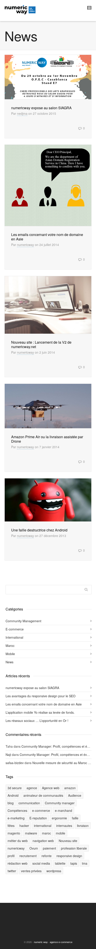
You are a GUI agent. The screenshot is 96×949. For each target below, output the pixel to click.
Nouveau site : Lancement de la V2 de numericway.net (41, 344)
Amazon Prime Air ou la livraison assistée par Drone (47, 439)
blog (11, 803)
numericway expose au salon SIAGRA (41, 107)
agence (32, 788)
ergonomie (59, 818)
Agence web (50, 788)
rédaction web (17, 863)
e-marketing (16, 818)
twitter (12, 871)
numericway (25, 244)
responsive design (69, 856)
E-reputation (38, 818)
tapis (73, 863)
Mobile (10, 654)
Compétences (17, 810)
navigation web (43, 840)
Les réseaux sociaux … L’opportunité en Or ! (37, 720)
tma (84, 863)
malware (31, 833)
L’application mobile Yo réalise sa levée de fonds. (40, 712)
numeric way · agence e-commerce (53, 942)
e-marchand (63, 810)
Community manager (60, 803)
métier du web (18, 840)
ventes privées (31, 871)
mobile (60, 833)
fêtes (11, 825)
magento (14, 833)
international (42, 825)
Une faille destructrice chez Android (39, 530)
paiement (49, 848)
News (9, 662)
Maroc (10, 645)
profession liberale (74, 848)
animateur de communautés (43, 795)
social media (41, 863)
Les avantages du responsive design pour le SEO (40, 696)
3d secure (15, 788)
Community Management (23, 621)
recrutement (28, 856)
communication (29, 803)
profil (11, 856)
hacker (24, 825)
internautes (64, 825)
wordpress (53, 871)
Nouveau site (68, 840)
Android (13, 795)
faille (75, 818)
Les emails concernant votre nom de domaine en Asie (47, 237)
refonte (47, 856)
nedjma (22, 113)
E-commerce (15, 629)
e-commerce (41, 810)
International (14, 637)
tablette (60, 863)
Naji (8, 754)
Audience (74, 795)
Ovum (33, 848)
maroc (46, 833)
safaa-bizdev (15, 763)
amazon (70, 788)
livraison (83, 825)
